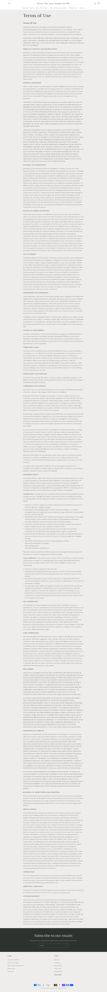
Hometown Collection (13, 960)
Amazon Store (11, 968)
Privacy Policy (58, 965)
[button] (9, 3)
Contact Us (11, 971)
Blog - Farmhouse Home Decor (16, 965)
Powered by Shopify (62, 988)
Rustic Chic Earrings (13, 962)
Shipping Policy (58, 971)
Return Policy (58, 968)
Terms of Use (57, 974)
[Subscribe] (66, 946)
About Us (56, 960)
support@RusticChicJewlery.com (60, 892)
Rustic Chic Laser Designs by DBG (51, 988)
